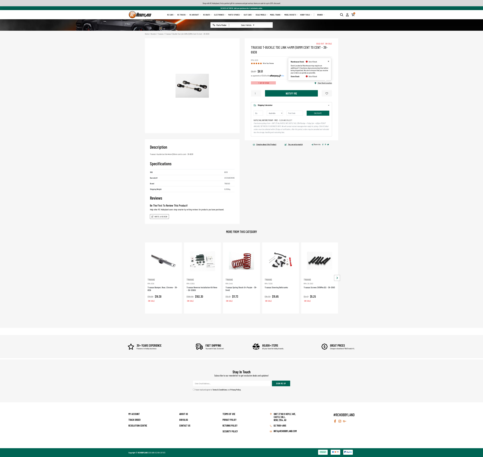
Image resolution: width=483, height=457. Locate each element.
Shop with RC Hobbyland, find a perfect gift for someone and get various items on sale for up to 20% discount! (241, 3)
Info (282, 75)
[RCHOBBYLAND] (140, 14)
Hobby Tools (305, 14)
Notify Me (291, 93)
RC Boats (206, 14)
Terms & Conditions (219, 389)
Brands (320, 14)
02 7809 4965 (279, 425)
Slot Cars (248, 14)
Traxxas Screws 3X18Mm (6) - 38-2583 (319, 283)
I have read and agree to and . (218, 389)
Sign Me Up (281, 383)
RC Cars (170, 14)
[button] (347, 14)
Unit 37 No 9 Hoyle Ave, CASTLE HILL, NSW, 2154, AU (285, 417)
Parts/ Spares (234, 14)
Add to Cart (163, 308)
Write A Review (161, 216)
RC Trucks (181, 14)
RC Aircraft (194, 14)
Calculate (318, 113)
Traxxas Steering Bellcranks (276, 283)
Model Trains (275, 14)
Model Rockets (290, 14)
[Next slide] (337, 278)
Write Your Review (268, 63)
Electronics (219, 14)
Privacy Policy (235, 389)
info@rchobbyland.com (285, 431)
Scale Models (261, 14)
